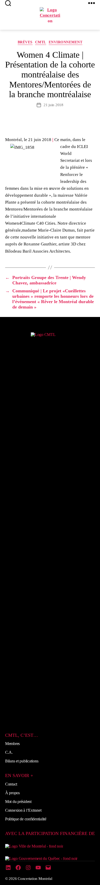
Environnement (66, 42)
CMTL (40, 42)
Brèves (25, 42)
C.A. (9, 752)
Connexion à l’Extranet (23, 810)
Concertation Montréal (35, 879)
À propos (12, 793)
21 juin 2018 (53, 105)
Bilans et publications (21, 761)
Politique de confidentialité (25, 819)
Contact (11, 784)
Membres (12, 743)
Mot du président (18, 801)
